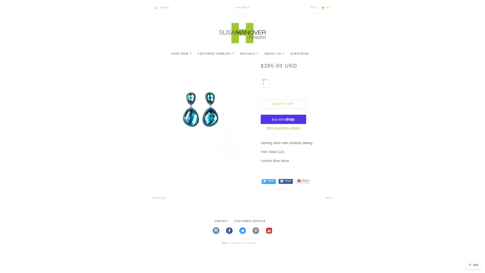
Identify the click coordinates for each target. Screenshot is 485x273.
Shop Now (180, 53)
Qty (265, 80)
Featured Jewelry (215, 53)
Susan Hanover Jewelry (242, 243)
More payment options (283, 128)
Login (238, 7)
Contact (221, 221)
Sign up (245, 7)
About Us (273, 53)
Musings (248, 53)
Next (329, 198)
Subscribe (299, 53)
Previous (159, 198)
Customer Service (250, 221)
